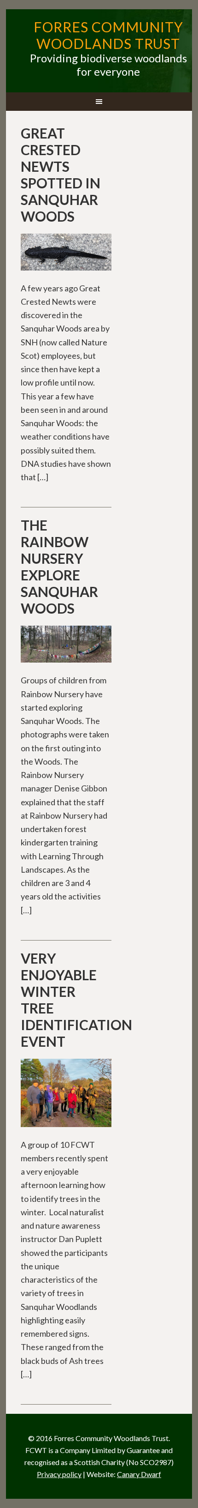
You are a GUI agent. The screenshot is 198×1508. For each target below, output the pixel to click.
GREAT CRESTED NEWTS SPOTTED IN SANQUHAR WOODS (60, 174)
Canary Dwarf (139, 1474)
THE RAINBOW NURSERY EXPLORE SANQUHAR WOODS (59, 566)
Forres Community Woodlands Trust (108, 35)
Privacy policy (59, 1474)
